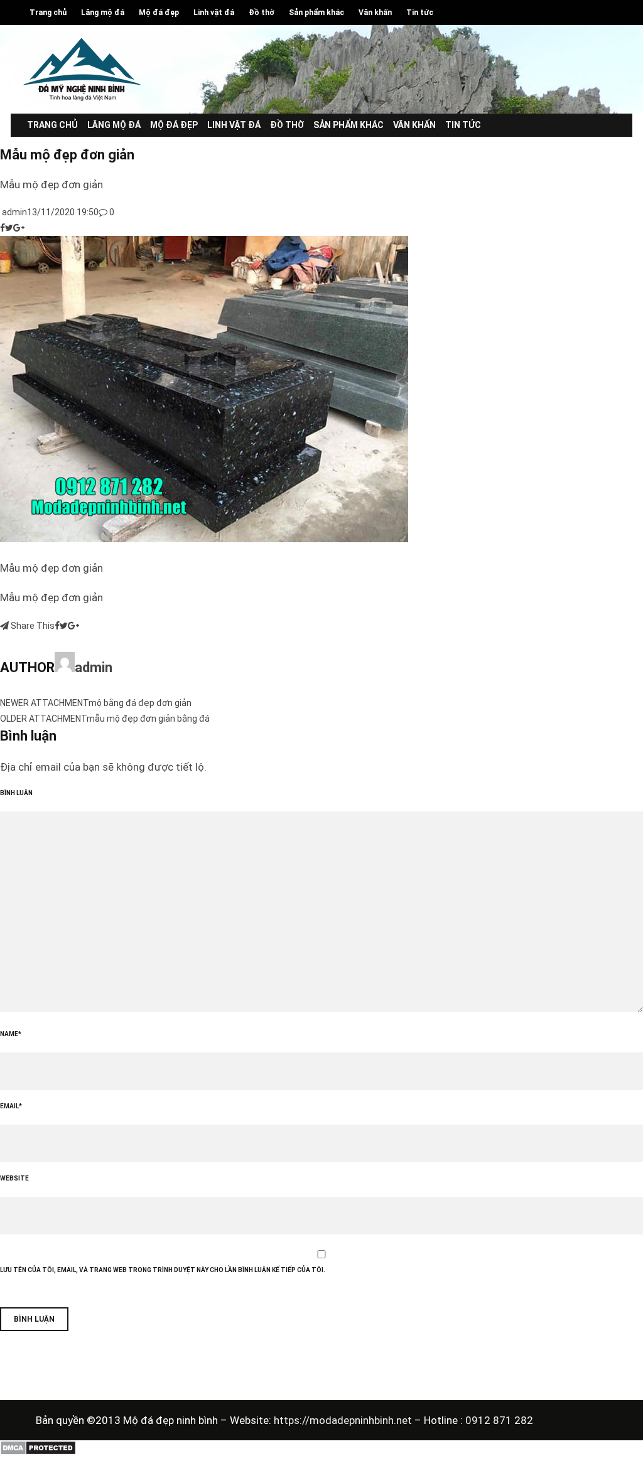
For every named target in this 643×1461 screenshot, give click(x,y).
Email (11, 1106)
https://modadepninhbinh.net (344, 1420)
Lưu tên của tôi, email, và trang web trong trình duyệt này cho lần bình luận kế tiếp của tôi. (162, 1269)
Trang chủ (48, 12)
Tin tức (419, 12)
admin (13, 212)
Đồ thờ (261, 12)
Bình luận (16, 792)
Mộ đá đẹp (159, 12)
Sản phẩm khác (316, 12)
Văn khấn (375, 12)
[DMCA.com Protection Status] (38, 1452)
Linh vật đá (213, 12)
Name (10, 1033)
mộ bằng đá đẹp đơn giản (140, 703)
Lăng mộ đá (102, 12)
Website (14, 1178)
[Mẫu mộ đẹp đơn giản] (204, 539)
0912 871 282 (499, 1420)
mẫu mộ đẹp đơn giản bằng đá (148, 719)
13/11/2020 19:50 (63, 212)
